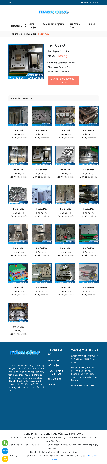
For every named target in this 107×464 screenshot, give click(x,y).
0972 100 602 (67, 78)
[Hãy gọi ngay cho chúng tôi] (3, 443)
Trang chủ (13, 33)
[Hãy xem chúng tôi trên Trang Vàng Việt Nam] (3, 459)
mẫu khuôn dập (28, 33)
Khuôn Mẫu (18, 130)
